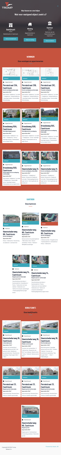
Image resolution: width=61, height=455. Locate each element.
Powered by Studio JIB (52, 446)
